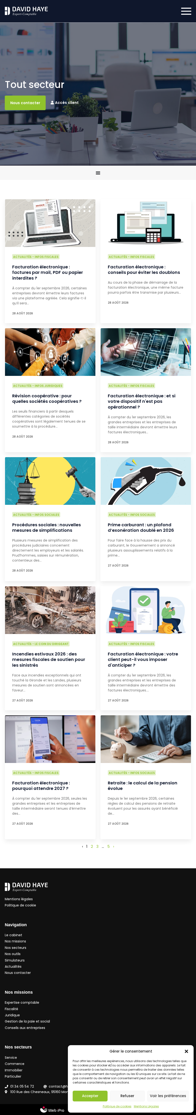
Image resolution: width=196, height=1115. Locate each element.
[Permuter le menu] (98, 172)
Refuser (127, 1095)
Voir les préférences (168, 1095)
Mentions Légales (146, 1106)
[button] (186, 1051)
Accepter (90, 1095)
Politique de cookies (117, 1106)
